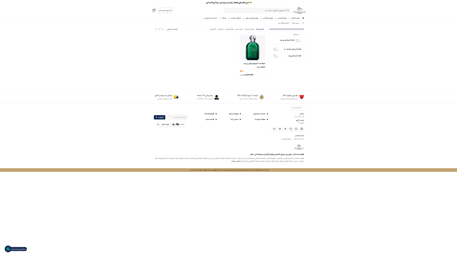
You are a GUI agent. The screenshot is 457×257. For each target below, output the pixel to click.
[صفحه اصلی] (303, 23)
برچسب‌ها (295, 23)
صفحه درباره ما (260, 119)
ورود (167, 10)
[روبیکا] (274, 128)
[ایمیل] (290, 128)
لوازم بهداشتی (268, 18)
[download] (163, 124)
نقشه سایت (210, 119)
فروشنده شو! (233, 114)
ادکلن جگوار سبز (283, 23)
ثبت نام (162, 10)
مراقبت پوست (236, 18)
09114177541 (286, 139)
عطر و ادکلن (295, 18)
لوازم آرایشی (282, 18)
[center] (288, 10)
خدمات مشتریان (211, 18)
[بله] (279, 128)
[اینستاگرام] (301, 128)
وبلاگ (224, 18)
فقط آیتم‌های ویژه (294, 55)
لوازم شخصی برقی (251, 18)
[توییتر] (285, 128)
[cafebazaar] (178, 124)
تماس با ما (234, 119)
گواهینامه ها (209, 114)
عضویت (161, 117)
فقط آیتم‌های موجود (287, 40)
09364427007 (298, 139)
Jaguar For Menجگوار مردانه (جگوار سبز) (254, 65)
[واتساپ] (296, 128)
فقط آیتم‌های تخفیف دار (292, 49)
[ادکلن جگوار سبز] (299, 147)
